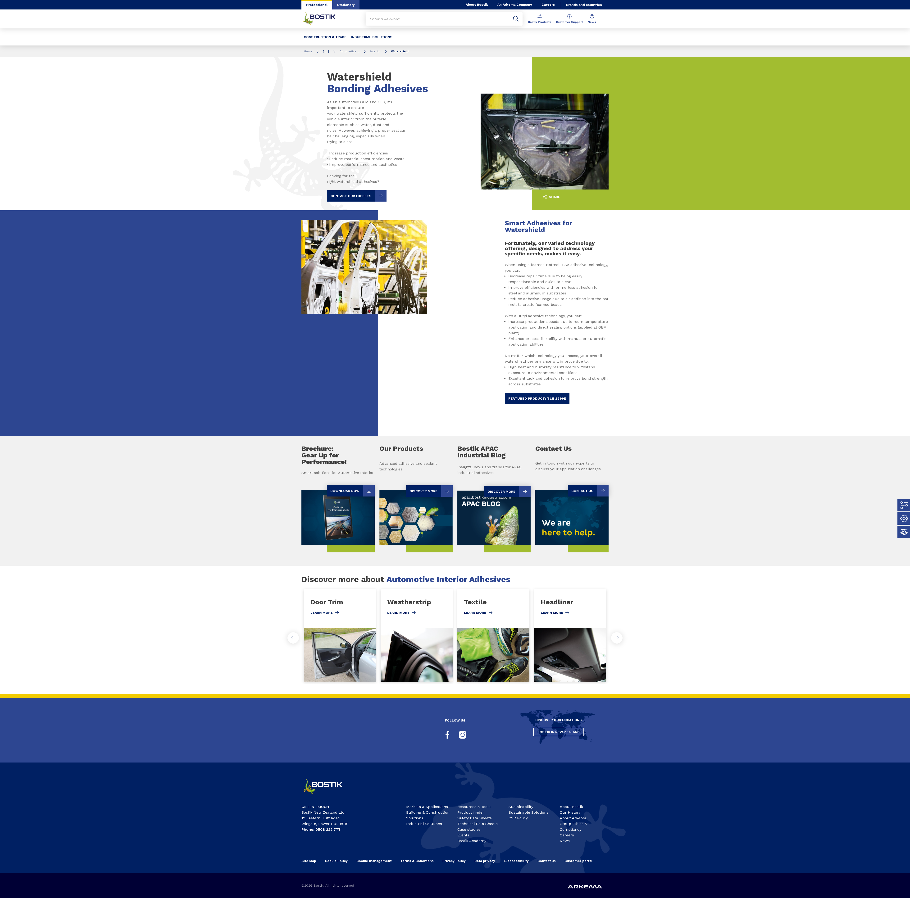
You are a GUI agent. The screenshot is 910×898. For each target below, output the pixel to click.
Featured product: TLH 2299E (537, 398)
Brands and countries (584, 5)
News (592, 22)
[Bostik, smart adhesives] (327, 796)
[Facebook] (447, 735)
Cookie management (373, 861)
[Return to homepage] (322, 19)
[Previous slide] (293, 638)
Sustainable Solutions (528, 812)
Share (554, 197)
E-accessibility (516, 861)
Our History (570, 812)
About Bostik (477, 4)
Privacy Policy (454, 861)
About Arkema (573, 818)
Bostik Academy (471, 841)
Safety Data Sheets (474, 818)
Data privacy (484, 861)
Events (463, 835)
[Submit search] (516, 19)
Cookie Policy (336, 861)
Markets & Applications (427, 806)
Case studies (469, 829)
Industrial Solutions (424, 823)
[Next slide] (617, 638)
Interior (375, 51)
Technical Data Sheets (477, 823)
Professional (317, 5)
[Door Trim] (340, 635)
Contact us (546, 861)
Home (308, 51)
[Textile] (493, 635)
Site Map (308, 861)
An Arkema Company (514, 4)
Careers (548, 4)
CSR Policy (518, 818)
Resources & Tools (474, 806)
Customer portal (578, 861)
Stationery (346, 5)
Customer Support (569, 22)
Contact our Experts (351, 196)
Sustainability (521, 806)
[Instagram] (462, 735)
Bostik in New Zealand (558, 732)
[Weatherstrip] (417, 635)
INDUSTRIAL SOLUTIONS (371, 37)
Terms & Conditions (417, 861)
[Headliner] (570, 635)
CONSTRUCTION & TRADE (325, 37)
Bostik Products (539, 22)
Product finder (470, 812)
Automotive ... (349, 51)
